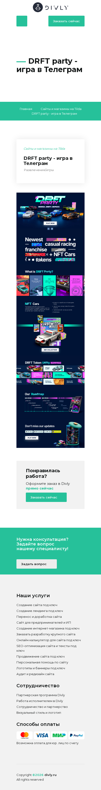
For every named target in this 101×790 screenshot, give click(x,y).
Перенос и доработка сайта (39, 616)
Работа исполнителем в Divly (39, 701)
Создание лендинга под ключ (39, 611)
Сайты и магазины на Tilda (61, 109)
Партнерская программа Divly (40, 695)
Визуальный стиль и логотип (38, 712)
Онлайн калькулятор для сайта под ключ (48, 640)
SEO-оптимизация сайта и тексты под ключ (46, 648)
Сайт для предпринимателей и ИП (43, 622)
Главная (26, 109)
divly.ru (50, 775)
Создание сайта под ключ (36, 605)
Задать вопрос (34, 564)
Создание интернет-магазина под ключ (47, 628)
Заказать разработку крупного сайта (45, 634)
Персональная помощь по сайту (42, 662)
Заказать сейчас (66, 21)
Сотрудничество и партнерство (42, 707)
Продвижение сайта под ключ (40, 656)
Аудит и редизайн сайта (35, 674)
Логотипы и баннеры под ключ (40, 668)
